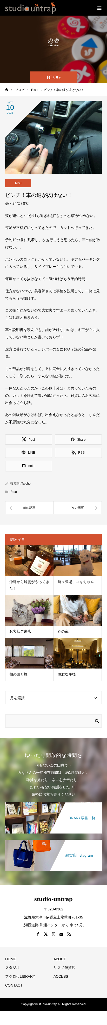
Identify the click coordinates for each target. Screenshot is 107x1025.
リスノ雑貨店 (64, 968)
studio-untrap (53, 898)
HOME (10, 959)
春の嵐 (63, 631)
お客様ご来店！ (22, 631)
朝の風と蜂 (18, 674)
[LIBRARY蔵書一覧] (53, 803)
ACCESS (61, 976)
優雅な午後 (67, 674)
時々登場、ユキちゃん (76, 582)
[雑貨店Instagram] (53, 841)
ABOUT (60, 959)
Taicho (26, 483)
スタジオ (12, 968)
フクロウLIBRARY (20, 976)
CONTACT (14, 985)
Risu (18, 183)
